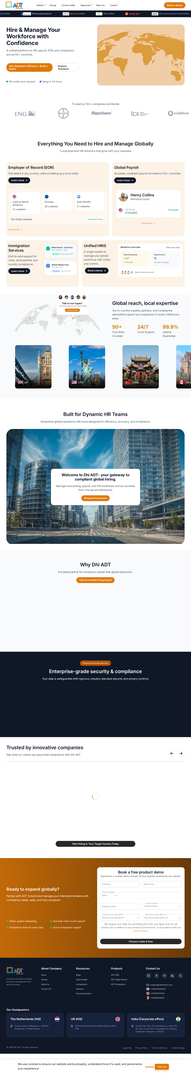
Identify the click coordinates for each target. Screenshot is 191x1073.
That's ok (161, 1067)
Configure (149, 1066)
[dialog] (95, 1066)
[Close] (153, 513)
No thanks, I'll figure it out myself (70, 555)
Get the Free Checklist (72, 548)
